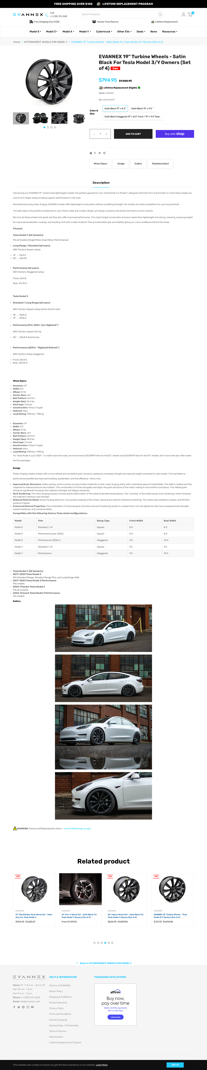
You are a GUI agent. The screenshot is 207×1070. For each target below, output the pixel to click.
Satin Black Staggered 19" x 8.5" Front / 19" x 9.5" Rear (132, 116)
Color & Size (94, 112)
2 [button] (48, 127)
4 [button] (55, 127)
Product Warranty (58, 1002)
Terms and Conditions (60, 1014)
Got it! (175, 1065)
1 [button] (44, 127)
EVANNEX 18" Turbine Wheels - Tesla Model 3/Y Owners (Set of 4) (124, 915)
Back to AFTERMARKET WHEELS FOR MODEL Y (106, 963)
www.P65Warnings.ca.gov (77, 828)
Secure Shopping (58, 1019)
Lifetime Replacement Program (65, 1042)
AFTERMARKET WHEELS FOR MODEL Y (45, 42)
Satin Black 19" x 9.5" (142, 108)
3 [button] (51, 127)
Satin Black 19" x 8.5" (115, 108)
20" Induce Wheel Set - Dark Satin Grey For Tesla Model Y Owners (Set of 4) (172, 915)
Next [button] (84, 118)
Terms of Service (57, 1031)
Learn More (102, 1065)
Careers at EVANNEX (59, 985)
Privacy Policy (56, 1008)
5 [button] (109, 943)
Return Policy (56, 991)
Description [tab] (101, 182)
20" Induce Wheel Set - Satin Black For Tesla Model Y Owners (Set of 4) (80, 915)
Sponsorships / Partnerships (64, 1025)
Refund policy (56, 1036)
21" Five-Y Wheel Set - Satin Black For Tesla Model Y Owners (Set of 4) (33, 915)
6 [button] (112, 943)
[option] (34, 903)
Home (16, 42)
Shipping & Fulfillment (60, 997)
